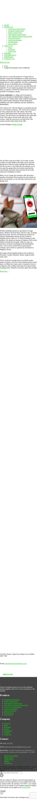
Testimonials (10, 55)
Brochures (11, 49)
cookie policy (26, 787)
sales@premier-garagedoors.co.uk (16, 663)
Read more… (4, 271)
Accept (3, 791)
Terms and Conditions (11, 756)
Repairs (7, 53)
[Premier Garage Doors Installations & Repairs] (13, 6)
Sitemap (6, 761)
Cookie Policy (8, 759)
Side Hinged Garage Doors (17, 34)
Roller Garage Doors (15, 33)
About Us (8, 46)
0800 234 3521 (8, 674)
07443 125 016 (17, 124)
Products (8, 27)
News (10, 48)
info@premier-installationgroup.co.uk (18, 747)
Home (6, 25)
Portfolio (8, 57)
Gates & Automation (15, 40)
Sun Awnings (12, 44)
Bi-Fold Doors (13, 42)
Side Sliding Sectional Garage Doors (20, 36)
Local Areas (12, 51)
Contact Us (9, 59)
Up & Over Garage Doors (16, 29)
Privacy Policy (9, 758)
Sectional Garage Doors (16, 31)
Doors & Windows (14, 38)
